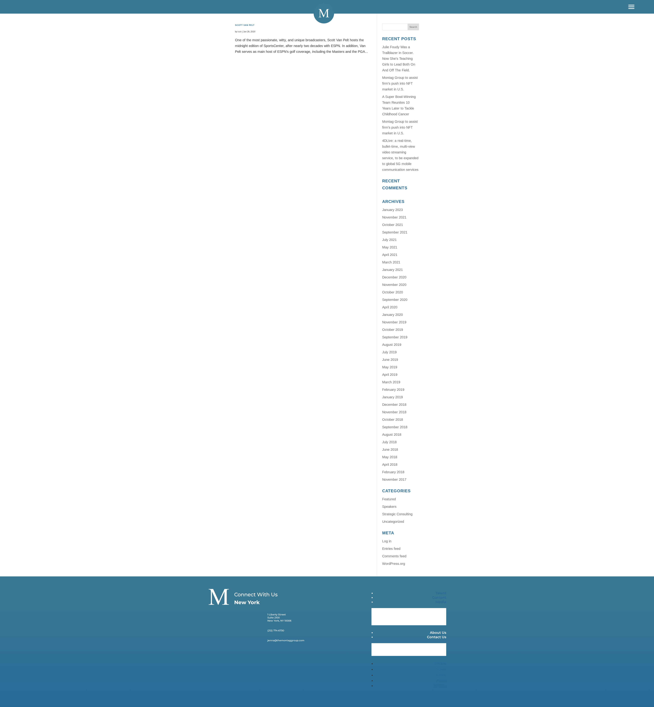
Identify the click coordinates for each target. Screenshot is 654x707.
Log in (386, 541)
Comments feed (394, 556)
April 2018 (389, 464)
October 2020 (392, 292)
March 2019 (391, 382)
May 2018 (389, 457)
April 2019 (389, 374)
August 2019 (391, 345)
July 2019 (389, 352)
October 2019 (392, 330)
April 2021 (389, 255)
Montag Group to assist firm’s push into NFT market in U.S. (400, 83)
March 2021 (391, 262)
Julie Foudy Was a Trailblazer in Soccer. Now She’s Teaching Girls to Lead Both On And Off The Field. (398, 58)
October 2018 (392, 419)
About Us (438, 633)
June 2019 (390, 360)
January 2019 (392, 397)
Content (439, 597)
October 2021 (392, 225)
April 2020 (389, 307)
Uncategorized (393, 521)
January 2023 (392, 210)
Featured (389, 499)
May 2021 (389, 247)
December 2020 (394, 277)
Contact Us (436, 637)
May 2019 (389, 367)
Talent (440, 593)
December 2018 (394, 404)
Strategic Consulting (397, 514)
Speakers (389, 506)
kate (240, 31)
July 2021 (389, 240)
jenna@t (272, 640)
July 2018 (389, 442)
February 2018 (393, 472)
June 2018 (390, 449)
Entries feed (391, 549)
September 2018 (394, 427)
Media (440, 602)
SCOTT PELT (244, 25)
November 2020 (394, 285)
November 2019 (394, 322)
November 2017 (394, 479)
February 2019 (393, 389)
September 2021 (394, 232)
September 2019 (394, 337)
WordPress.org (393, 563)
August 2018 (391, 434)
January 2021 (392, 270)
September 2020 (394, 300)
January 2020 (392, 315)
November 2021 (394, 217)
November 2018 (394, 412)
